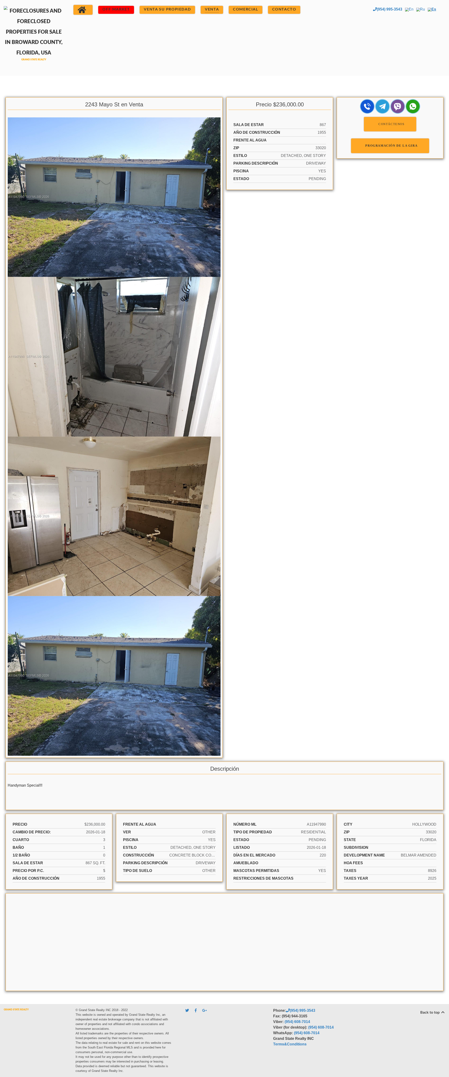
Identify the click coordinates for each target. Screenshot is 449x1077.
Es (433, 9)
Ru (422, 9)
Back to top (430, 1012)
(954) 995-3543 (389, 9)
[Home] (83, 9)
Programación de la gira (391, 145)
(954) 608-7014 (297, 1022)
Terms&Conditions (290, 1044)
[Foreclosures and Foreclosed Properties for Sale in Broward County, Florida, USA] (34, 37)
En (411, 9)
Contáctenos (391, 124)
